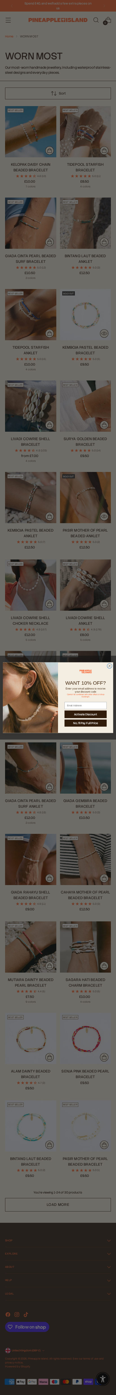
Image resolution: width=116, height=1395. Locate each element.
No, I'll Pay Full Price (85, 723)
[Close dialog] (109, 665)
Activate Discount (85, 714)
